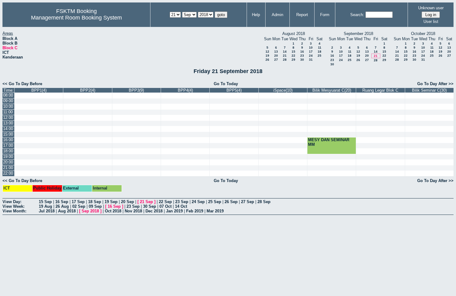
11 (319, 47)
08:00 (8, 95)
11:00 (8, 112)
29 (293, 59)
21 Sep (146, 201)
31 (311, 59)
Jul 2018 (47, 211)
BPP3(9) (136, 90)
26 (267, 59)
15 (293, 51)
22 (293, 55)
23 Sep (181, 201)
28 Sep (263, 201)
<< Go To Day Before (22, 83)
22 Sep (165, 201)
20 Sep (127, 201)
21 (285, 55)
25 (319, 55)
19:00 (8, 156)
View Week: (13, 206)
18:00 (8, 151)
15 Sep (45, 201)
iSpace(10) (283, 90)
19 (267, 55)
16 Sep (61, 201)
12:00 (8, 117)
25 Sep (214, 201)
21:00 (8, 167)
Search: (357, 14)
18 (319, 51)
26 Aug (62, 206)
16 (302, 51)
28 (285, 59)
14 (285, 51)
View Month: (14, 211)
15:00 (8, 134)
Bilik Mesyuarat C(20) (331, 90)
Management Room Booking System (76, 18)
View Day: (11, 201)
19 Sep (111, 201)
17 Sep (78, 201)
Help (256, 14)
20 (276, 55)
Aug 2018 (67, 211)
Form (324, 14)
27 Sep (247, 201)
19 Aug (45, 206)
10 (311, 47)
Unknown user (431, 8)
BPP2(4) (87, 90)
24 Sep (198, 201)
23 (302, 55)
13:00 (8, 123)
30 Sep (149, 206)
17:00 (8, 145)
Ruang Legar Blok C (380, 90)
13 (276, 51)
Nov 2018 (133, 211)
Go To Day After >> (435, 83)
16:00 (8, 139)
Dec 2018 (154, 211)
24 (311, 55)
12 (267, 51)
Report (302, 14)
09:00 (8, 100)
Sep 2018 (90, 211)
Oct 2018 (113, 211)
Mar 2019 (215, 211)
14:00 (8, 128)
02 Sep (78, 206)
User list (430, 21)
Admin (277, 14)
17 (311, 51)
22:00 (8, 173)
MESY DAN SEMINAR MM (328, 142)
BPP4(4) (185, 90)
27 (276, 59)
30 (302, 59)
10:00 (8, 106)
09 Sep (95, 206)
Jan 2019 (174, 211)
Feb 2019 (194, 211)
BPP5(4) (234, 90)
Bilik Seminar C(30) (429, 90)
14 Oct (181, 206)
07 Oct (165, 206)
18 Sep (94, 201)
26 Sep (231, 201)
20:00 (8, 162)
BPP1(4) (39, 90)
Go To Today (226, 83)
